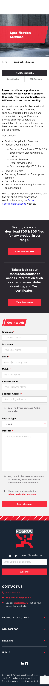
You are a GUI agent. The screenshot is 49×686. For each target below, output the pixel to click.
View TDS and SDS (24, 251)
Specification (13, 79)
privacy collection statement (22, 494)
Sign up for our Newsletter (24, 555)
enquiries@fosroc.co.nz (18, 597)
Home (4, 62)
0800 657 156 (13, 592)
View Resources (24, 302)
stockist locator (21, 603)
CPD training (36, 79)
